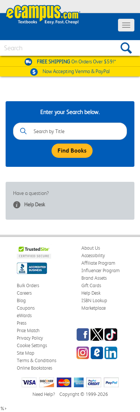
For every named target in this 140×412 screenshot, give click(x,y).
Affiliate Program (98, 263)
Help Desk (34, 204)
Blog (21, 300)
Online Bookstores (34, 368)
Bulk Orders (28, 285)
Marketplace (93, 308)
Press (22, 323)
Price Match (28, 330)
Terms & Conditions (36, 360)
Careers (24, 293)
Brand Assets (94, 278)
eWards (24, 315)
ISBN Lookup (94, 300)
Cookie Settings (32, 345)
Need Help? (43, 394)
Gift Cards (91, 285)
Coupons (26, 308)
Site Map (25, 353)
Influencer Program (100, 270)
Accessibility (93, 255)
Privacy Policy (30, 338)
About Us (90, 248)
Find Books (72, 150)
